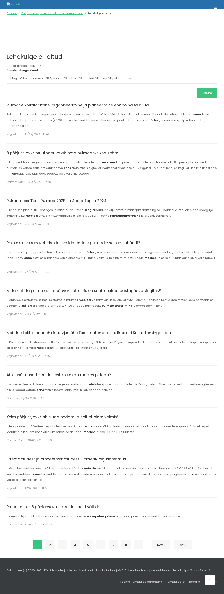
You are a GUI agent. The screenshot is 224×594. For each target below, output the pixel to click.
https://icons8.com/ (196, 570)
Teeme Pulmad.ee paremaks (141, 582)
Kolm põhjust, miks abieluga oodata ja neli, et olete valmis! (62, 417)
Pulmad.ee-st (175, 582)
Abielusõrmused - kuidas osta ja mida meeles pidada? (59, 375)
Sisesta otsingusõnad (22, 70)
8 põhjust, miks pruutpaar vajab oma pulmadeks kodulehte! (63, 153)
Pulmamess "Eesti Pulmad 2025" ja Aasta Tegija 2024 (57, 200)
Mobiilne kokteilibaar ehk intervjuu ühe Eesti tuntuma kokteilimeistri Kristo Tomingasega (89, 332)
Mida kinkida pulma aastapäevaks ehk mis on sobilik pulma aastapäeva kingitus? (84, 290)
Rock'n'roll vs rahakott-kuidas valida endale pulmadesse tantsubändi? (73, 242)
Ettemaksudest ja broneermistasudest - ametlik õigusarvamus (66, 459)
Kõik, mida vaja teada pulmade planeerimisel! (52, 13)
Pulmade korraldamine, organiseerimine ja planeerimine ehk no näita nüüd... (79, 105)
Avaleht (12, 13)
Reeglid (194, 582)
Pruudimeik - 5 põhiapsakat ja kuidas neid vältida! (54, 507)
